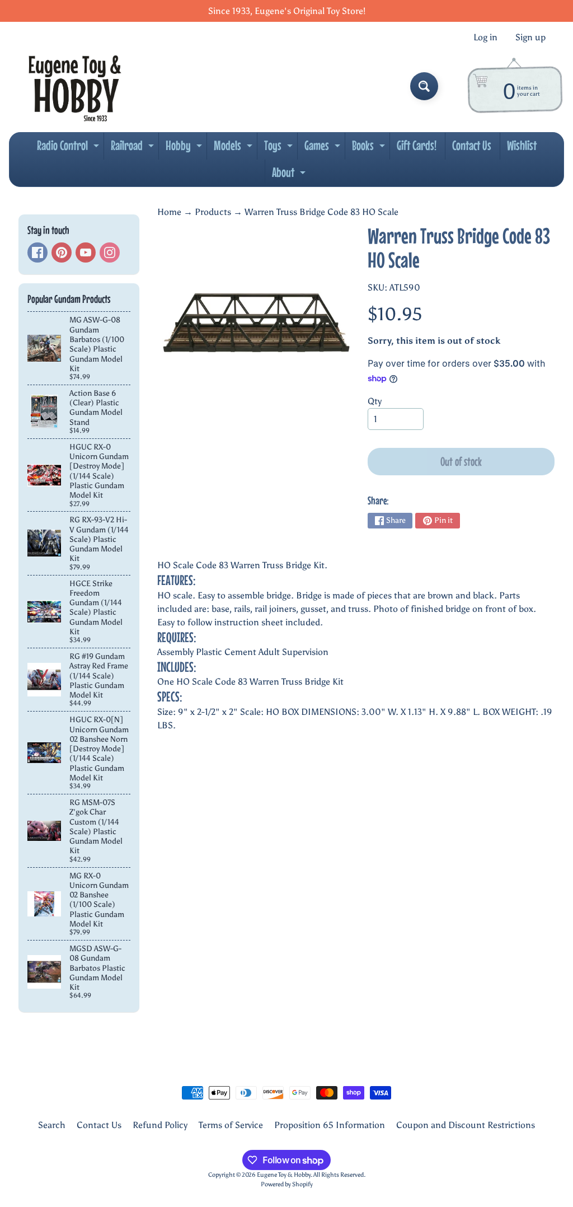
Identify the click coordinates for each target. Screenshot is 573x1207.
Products (213, 212)
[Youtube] (86, 252)
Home (169, 212)
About (290, 175)
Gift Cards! (416, 145)
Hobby (185, 148)
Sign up (530, 37)
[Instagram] (110, 252)
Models (234, 148)
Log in (485, 37)
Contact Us (471, 145)
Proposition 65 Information (329, 1125)
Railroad (134, 148)
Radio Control (69, 148)
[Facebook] (37, 252)
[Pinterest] (61, 252)
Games (323, 148)
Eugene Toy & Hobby (284, 1174)
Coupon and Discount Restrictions (465, 1125)
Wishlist (522, 145)
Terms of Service (231, 1125)
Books (370, 148)
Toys (279, 148)
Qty (375, 401)
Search (51, 1125)
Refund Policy (160, 1125)
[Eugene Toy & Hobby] (74, 86)
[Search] (424, 86)
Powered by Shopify (287, 1184)
